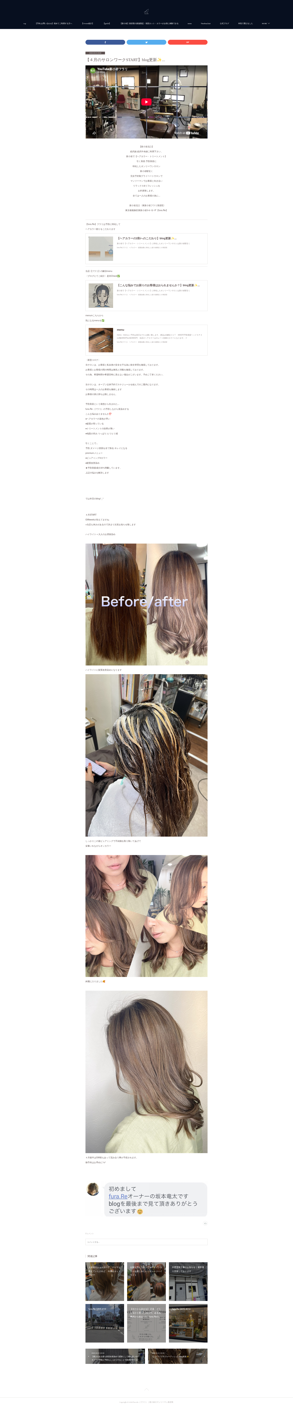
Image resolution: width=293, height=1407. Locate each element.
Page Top (146, 1390)
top (25, 24)
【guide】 (107, 24)
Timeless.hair (206, 24)
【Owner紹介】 (87, 24)
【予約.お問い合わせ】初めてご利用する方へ (53, 24)
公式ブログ (224, 24)
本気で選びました (245, 24)
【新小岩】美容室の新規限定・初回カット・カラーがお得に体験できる (149, 24)
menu (190, 24)
